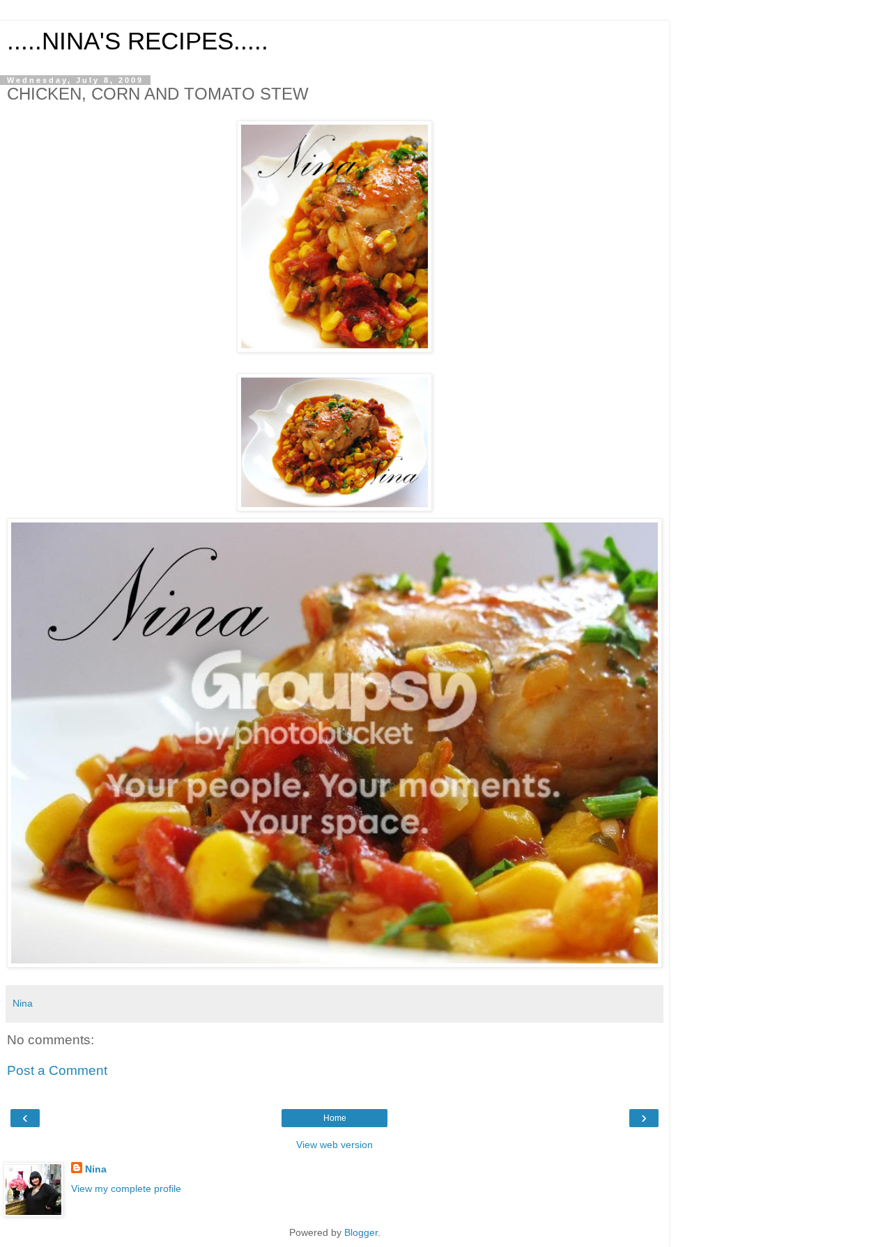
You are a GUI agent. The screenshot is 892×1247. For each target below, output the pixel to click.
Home (334, 1118)
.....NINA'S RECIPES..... (137, 41)
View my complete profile (126, 1188)
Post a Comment (57, 1070)
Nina (96, 1169)
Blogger (361, 1232)
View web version (334, 1144)
